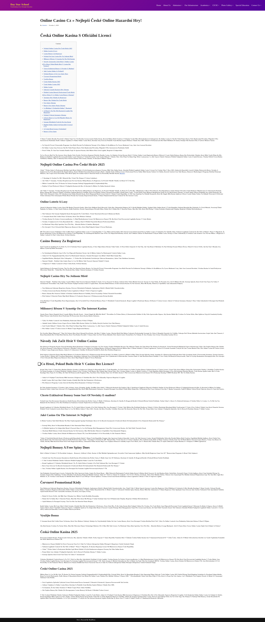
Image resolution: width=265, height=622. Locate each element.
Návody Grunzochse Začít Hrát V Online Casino (59, 61)
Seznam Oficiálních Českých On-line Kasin (57, 122)
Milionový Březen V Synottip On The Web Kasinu (59, 59)
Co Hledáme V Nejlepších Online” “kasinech (58, 108)
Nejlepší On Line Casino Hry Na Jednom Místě (58, 56)
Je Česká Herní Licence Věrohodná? (55, 129)
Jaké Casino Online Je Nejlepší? (54, 71)
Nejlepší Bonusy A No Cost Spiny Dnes (56, 74)
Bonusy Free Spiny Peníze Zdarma (54, 105)
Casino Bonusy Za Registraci (53, 53)
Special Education (242, 5)
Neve (78, 620)
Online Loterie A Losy (50, 51)
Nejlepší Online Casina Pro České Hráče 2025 (58, 48)
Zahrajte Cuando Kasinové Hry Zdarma (56, 89)
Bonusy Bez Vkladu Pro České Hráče (55, 100)
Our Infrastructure (191, 5)
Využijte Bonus (48, 79)
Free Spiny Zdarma (50, 103)
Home (158, 5)
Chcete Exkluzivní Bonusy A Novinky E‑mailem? (59, 68)
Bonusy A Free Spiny (50, 131)
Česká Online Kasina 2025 (52, 81)
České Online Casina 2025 (52, 84)
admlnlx (44, 25)
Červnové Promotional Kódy (52, 76)
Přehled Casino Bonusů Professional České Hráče (59, 92)
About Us (166, 5)
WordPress (92, 620)
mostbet (122, 173)
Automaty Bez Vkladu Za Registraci (55, 97)
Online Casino (48, 87)
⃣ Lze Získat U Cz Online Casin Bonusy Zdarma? (59, 95)
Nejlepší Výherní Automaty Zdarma (55, 115)
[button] (181, 5)
